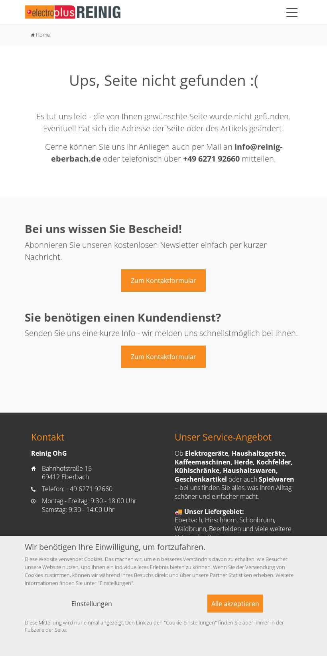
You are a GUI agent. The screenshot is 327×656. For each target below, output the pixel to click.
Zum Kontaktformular (163, 280)
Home (40, 34)
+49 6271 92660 (211, 158)
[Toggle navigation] (292, 12)
